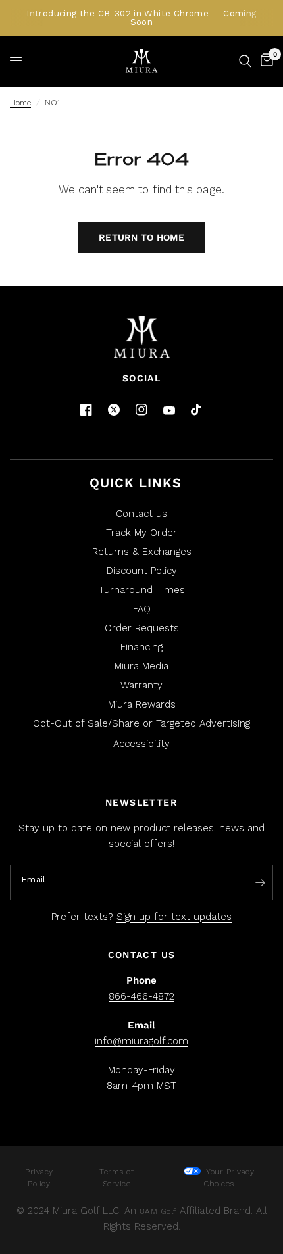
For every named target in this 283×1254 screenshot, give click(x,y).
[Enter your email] (260, 883)
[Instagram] (141, 410)
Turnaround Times (142, 590)
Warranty (141, 685)
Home (20, 102)
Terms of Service (116, 1177)
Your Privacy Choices (229, 1177)
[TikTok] (197, 410)
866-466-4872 (141, 996)
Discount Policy (142, 571)
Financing (141, 647)
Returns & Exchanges (142, 552)
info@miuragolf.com (141, 1041)
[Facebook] (86, 410)
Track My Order (141, 533)
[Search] (245, 61)
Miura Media (141, 666)
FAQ (142, 609)
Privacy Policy (39, 1177)
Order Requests (142, 628)
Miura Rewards (142, 704)
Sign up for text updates (174, 917)
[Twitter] (114, 410)
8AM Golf (158, 1211)
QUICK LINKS (136, 483)
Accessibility (141, 744)
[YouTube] (169, 410)
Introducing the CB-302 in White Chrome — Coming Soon (141, 18)
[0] (264, 61)
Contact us (141, 513)
